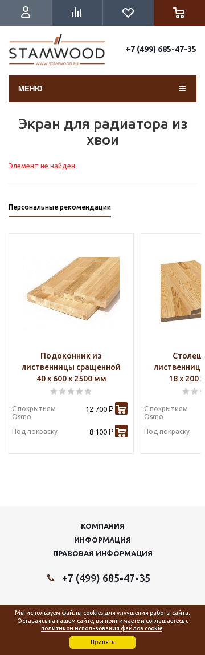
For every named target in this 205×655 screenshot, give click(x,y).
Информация (102, 540)
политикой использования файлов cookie (101, 628)
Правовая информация (103, 553)
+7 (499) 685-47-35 (160, 49)
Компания (103, 526)
